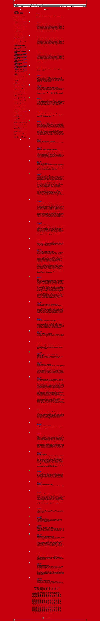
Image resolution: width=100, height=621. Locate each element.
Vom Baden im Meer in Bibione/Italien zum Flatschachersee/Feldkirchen (19, 44)
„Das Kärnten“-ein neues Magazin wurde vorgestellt (47, 149)
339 (46, 606)
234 (46, 600)
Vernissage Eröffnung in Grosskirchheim (19, 112)
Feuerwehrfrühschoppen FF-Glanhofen (44, 493)
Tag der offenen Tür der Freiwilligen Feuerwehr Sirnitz (19, 16)
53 (44, 590)
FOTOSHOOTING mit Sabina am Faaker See (45, 251)
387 (52, 609)
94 (37, 592)
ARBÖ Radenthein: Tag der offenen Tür (44, 76)
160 (48, 596)
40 (47, 589)
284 (56, 603)
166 (60, 596)
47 (35, 590)
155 (38, 596)
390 (58, 609)
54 (46, 590)
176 (50, 597)
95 (38, 592)
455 (46, 613)
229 (36, 600)
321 (40, 605)
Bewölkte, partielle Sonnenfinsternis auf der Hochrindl (18, 79)
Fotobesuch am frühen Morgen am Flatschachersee (20, 131)
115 (48, 593)
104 (54, 592)
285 (58, 603)
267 (52, 602)
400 (48, 610)
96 (40, 592)
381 (40, 609)
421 (60, 611)
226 (60, 599)
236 (50, 600)
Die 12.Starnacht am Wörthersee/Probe (44, 175)
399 (46, 610)
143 (44, 595)
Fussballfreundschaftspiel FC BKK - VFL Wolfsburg (47, 113)
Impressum (44, 4)
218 (44, 599)
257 (32, 602)
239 (56, 600)
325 (48, 605)
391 (60, 609)
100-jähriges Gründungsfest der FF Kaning (45, 484)
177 (52, 597)
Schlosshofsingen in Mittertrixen (43, 565)
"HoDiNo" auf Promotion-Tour (42, 224)
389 (56, 609)
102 (50, 592)
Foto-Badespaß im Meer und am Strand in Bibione (20, 48)
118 (54, 593)
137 (32, 595)
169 (36, 597)
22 (43, 588)
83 (44, 591)
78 (37, 591)
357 (52, 607)
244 (36, 601)
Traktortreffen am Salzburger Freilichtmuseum (46, 554)
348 (34, 607)
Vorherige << (36, 587)
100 (46, 592)
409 (36, 611)
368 (44, 608)
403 (54, 610)
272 (32, 603)
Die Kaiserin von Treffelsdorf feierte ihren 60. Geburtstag (47, 304)
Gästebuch (33, 4)
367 (42, 608)
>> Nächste (51, 613)
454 (44, 613)
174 (46, 597)
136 (60, 594)
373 (54, 608)
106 (58, 592)
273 (34, 603)
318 (34, 605)
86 (49, 591)
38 (44, 589)
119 (56, 593)
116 (50, 593)
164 (56, 596)
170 (38, 597)
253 (54, 601)
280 (48, 603)
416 (50, 611)
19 (38, 588)
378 (34, 609)
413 (44, 611)
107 (33, 593)
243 (34, 601)
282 (52, 603)
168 (34, 597)
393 (34, 610)
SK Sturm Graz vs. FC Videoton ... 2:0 (44, 163)
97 (41, 592)
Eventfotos (19, 4)
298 (54, 604)
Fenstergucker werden (26, 4)
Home (15, 4)
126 (40, 594)
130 (48, 594)
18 (37, 588)
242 (32, 601)
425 (38, 612)
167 (32, 597)
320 (38, 605)
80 (40, 591)
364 (36, 608)
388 (54, 609)
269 (56, 602)
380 (38, 609)
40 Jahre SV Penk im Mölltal (42, 518)
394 (36, 610)
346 (60, 606)
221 (50, 599)
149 (56, 595)
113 (44, 593)
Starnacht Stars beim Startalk (42, 202)
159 (46, 596)
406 (60, 610)
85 (47, 591)
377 (32, 609)
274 (36, 603)
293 (44, 604)
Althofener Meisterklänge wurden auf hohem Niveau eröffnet (19, 94)
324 (46, 605)
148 (54, 595)
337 (42, 606)
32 (35, 589)
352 (42, 607)
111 (40, 593)
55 (47, 590)
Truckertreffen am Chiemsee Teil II (43, 580)
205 (48, 598)
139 (36, 595)
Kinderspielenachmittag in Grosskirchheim (19, 28)
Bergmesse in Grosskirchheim (20, 100)
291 (40, 604)
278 (44, 603)
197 (32, 598)
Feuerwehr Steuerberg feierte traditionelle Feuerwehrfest (20, 109)
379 (36, 609)
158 (44, 596)
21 (41, 588)
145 (48, 595)
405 (58, 610)
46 (57, 589)
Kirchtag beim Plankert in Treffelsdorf (44, 364)
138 (34, 595)
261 (40, 602)
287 (32, 604)
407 (32, 611)
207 (52, 598)
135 (58, 594)
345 (58, 606)
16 (58, 587)
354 (46, 607)
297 (52, 604)
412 (42, 611)
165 (58, 596)
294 (46, 604)
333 (34, 606)
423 (34, 612)
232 (42, 600)
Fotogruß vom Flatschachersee (21, 91)
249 (46, 601)
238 (54, 600)
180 (58, 597)
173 (44, 597)
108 (35, 593)
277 (42, 603)
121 (59, 593)
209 (56, 598)
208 (54, 598)
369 (46, 608)
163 (54, 596)
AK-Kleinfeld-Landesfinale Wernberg (44, 425)
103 (52, 592)
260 (38, 602)
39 (46, 589)
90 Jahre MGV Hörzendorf (42, 454)
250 (48, 601)
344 (56, 606)
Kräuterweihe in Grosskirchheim (21, 76)
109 (37, 593)
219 (46, 599)
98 (43, 592)
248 (44, 601)
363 (34, 608)
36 (41, 589)
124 (36, 594)
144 (46, 595)
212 (32, 599)
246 (40, 601)
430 (48, 612)
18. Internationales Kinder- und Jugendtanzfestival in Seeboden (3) (50, 23)
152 (32, 596)
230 (38, 600)
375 (58, 608)
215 (38, 599)
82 (43, 591)
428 (44, 612)
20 (40, 588)
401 (50, 610)
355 (48, 607)
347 (32, 607)
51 (41, 590)
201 (40, 598)
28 (52, 588)
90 (55, 591)
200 (38, 598)
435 (58, 612)
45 (55, 589)
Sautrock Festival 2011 (41, 434)
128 (44, 594)
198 (34, 598)
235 (48, 600)
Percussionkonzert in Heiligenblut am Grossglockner (20, 34)
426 (40, 612)
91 (57, 591)
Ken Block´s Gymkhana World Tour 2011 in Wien (46, 122)
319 (36, 605)
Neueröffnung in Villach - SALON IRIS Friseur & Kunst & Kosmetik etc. (50, 379)
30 (55, 588)
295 (48, 604)
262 (42, 602)
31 (57, 588)
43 (52, 589)
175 (48, 597)
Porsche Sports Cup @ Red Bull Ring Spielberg (46, 15)
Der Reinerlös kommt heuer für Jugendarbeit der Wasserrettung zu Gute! (20, 51)
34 (38, 589)
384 (46, 609)
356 (50, 607)
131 (50, 594)
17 (35, 588)
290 (38, 604)
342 (52, 606)
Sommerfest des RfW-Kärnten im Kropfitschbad (46, 141)
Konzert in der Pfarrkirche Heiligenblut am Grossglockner (20, 103)
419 (56, 611)
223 (54, 599)
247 (42, 601)
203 (44, 598)
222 (52, 599)
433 (54, 612)
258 (34, 602)
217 (42, 599)
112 (42, 593)
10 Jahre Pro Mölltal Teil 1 (19, 71)
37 (43, 589)
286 (60, 603)
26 (49, 588)
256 (60, 601)
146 (50, 595)
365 (38, 608)
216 (40, 599)
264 (46, 602)
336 (40, 606)
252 (52, 601)
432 (52, 612)
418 (54, 611)
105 (56, 592)
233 (44, 600)
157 (42, 596)
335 (38, 606)
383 (44, 609)
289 (36, 604)
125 (38, 594)
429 (46, 612)
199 (36, 598)
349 (36, 607)
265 (48, 602)
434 (56, 612)
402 (52, 610)
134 (56, 594)
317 (32, 605)
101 (48, 592)
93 (35, 592)
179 (56, 597)
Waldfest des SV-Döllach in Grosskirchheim (19, 25)
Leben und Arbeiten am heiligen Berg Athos (45, 536)
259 (36, 602)
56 (49, 590)
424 (36, 612)
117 (52, 593)
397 (42, 610)
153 (34, 596)
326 (50, 605)
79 (38, 591)
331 (60, 605)
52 (43, 590)
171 (40, 597)
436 (60, 612)
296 (50, 604)
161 (50, 596)
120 (57, 593)
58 (52, 590)
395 (38, 610)
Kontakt (40, 4)
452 (40, 613)
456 (48, 613)
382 (42, 609)
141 (40, 595)
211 (60, 598)
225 (58, 599)
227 (32, 600)
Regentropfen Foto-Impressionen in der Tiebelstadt (20, 41)
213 (34, 599)
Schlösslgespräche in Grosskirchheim (18, 31)
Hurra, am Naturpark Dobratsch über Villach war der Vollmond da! (20, 122)
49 (38, 590)
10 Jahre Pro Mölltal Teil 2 (19, 69)
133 (54, 594)
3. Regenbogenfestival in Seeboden (43, 472)
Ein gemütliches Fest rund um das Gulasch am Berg (20, 55)
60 (55, 590)
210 (58, 598)
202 (42, 598)
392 (32, 610)
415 (48, 611)
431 (50, 612)
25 (47, 588)
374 (56, 608)
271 (60, 602)
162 (52, 596)
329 (56, 605)
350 (38, 607)
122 (32, 594)
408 (34, 611)
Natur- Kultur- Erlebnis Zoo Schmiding (44, 333)
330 (58, 605)
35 (40, 589)
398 (44, 610)
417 (52, 611)
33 (37, 589)
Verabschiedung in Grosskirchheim (18, 64)
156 (40, 596)
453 (42, 613)
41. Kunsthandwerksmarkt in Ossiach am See (20, 58)
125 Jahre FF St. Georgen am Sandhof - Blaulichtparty (47, 87)
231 (40, 600)
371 (50, 608)
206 (50, 598)
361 (60, 607)
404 (56, 610)
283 (54, 603)
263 (44, 602)
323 (44, 605)
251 (50, 601)
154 (36, 596)
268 (54, 602)
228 (34, 600)
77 (35, 591)
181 (60, 597)
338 (44, 606)
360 (58, 607)
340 (48, 606)
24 (46, 588)
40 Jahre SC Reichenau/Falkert (42, 509)
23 (44, 588)
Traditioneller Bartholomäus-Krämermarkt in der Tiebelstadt (20, 19)
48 (37, 590)
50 (40, 590)
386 (50, 609)
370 (48, 608)
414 (46, 611)
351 (40, 607)
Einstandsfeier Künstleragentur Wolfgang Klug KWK (47, 99)
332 (32, 606)
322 (42, 605)
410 (38, 611)
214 (36, 599)
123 (34, 594)
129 (46, 594)
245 (38, 601)
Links (37, 4)
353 (44, 607)
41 (49, 589)
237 (52, 600)
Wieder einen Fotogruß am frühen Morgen (19, 83)
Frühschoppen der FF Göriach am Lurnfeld (45, 527)
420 (58, 611)
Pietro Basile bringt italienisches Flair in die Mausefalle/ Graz (20, 67)
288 (34, 604)
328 (54, 605)
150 (58, 595)
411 (40, 611)
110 (38, 593)
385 (48, 609)
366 (40, 608)
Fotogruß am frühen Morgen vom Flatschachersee (20, 106)
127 (42, 594)
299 (56, 604)
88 (52, 591)
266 (50, 602)
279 (46, 603)
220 (48, 599)
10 (49, 587)
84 (46, 591)
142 (42, 595)
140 (38, 595)
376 (60, 608)
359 (56, 607)
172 (42, 597)
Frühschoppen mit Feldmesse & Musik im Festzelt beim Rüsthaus (20, 137)
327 (52, 605)
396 (40, 610)
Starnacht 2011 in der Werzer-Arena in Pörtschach (46, 320)
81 (41, 591)
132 (52, 594)
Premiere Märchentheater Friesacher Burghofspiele (46, 411)
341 (50, 606)
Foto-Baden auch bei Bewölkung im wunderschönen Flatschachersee (20, 37)
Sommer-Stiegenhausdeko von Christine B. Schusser (20, 128)
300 (58, 604)
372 (52, 608)
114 (46, 593)
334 (36, 606)
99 (44, 592)
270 (58, 602)
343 (54, 606)
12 (52, 587)
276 (40, 603)
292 (42, 604)
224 (56, 599)
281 (50, 603)
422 (32, 612)
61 (57, 590)
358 (54, 607)
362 (32, 608)
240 (58, 600)
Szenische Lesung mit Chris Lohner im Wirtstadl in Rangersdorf (20, 115)
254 (56, 601)
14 (55, 587)
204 (46, 598)
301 (60, 604)
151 (60, 595)
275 (38, 603)
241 (60, 600)
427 (42, 612)
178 (54, 597)
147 (52, 595)
